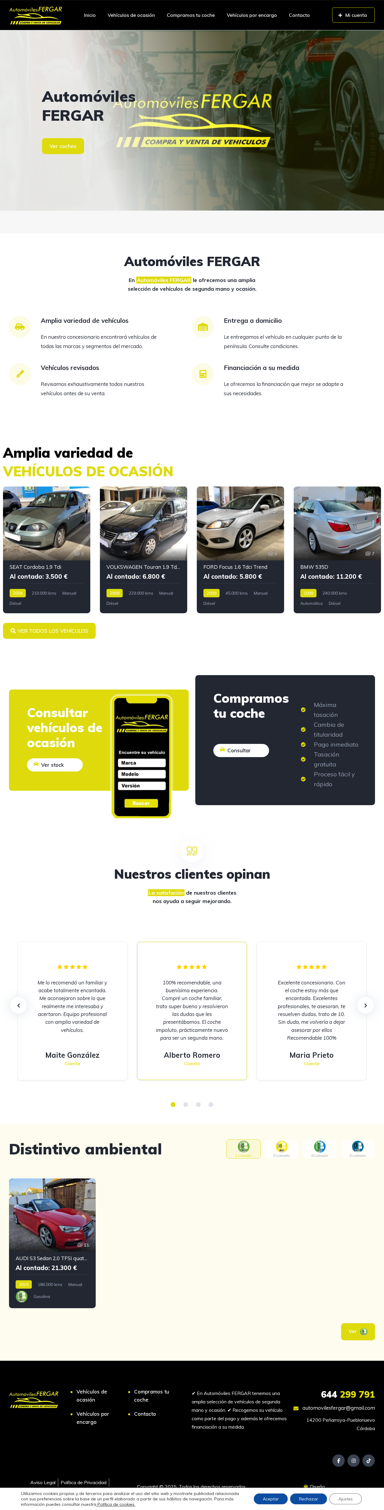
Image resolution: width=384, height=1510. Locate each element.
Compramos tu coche (191, 15)
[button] (173, 1104)
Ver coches (63, 146)
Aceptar (271, 1499)
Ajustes (345, 1499)
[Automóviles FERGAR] (35, 15)
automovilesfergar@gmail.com (338, 1408)
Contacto (299, 15)
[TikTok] (368, 1460)
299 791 (348, 1394)
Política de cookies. (115, 1504)
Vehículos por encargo (252, 15)
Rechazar (308, 1499)
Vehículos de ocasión (131, 15)
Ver (353, 1331)
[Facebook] (338, 1460)
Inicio (90, 15)
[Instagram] (353, 1460)
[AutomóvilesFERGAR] (192, 120)
